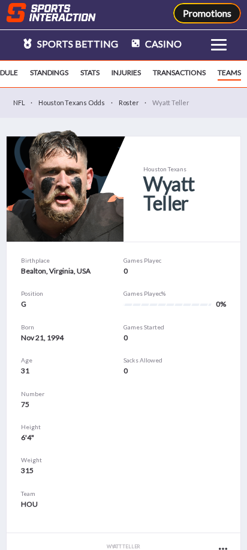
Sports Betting (76, 43)
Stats (90, 72)
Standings (49, 72)
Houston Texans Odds (71, 102)
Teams (229, 72)
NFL (19, 102)
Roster (129, 102)
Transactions (179, 72)
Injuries (126, 72)
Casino (162, 43)
